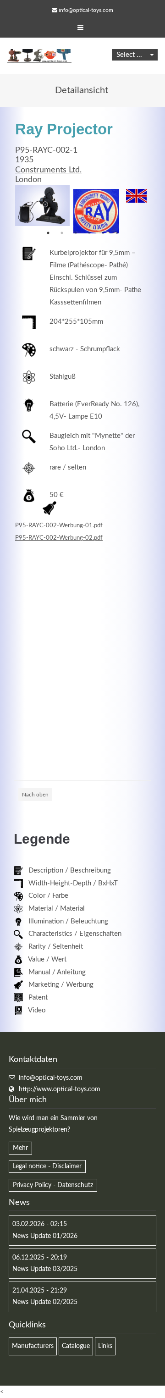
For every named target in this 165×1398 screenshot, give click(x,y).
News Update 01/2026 (44, 1236)
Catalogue (76, 1346)
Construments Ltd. (48, 170)
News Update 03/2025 (44, 1269)
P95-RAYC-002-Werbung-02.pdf (59, 538)
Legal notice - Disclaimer (47, 1166)
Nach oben (35, 794)
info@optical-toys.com (86, 10)
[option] (42, 205)
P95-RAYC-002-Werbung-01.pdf (59, 525)
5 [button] (103, 233)
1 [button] (48, 233)
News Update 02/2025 (44, 1302)
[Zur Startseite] (39, 56)
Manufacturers (33, 1346)
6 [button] (116, 233)
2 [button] (61, 233)
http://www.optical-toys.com (59, 1089)
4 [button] (89, 233)
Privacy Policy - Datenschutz (53, 1185)
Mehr (20, 1148)
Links (105, 1346)
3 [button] (75, 233)
